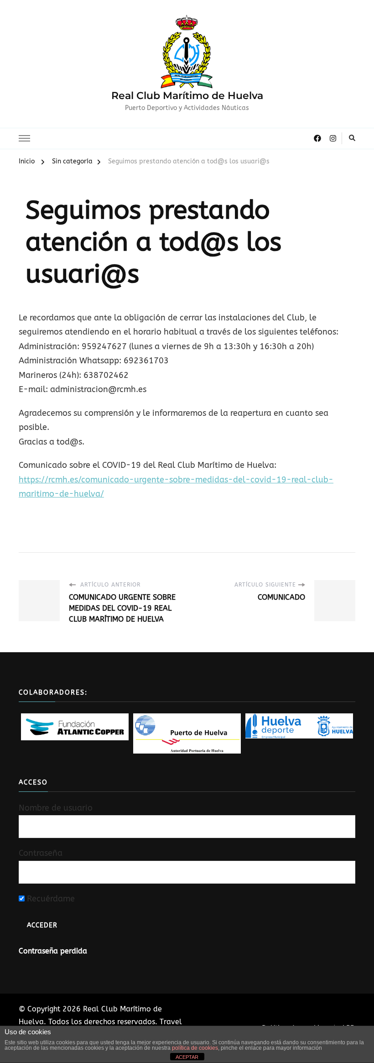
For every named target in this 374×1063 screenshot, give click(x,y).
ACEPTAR (187, 1057)
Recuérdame (50, 899)
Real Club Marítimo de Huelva (187, 95)
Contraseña (40, 853)
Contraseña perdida (53, 951)
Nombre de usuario (56, 808)
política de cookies (195, 1048)
